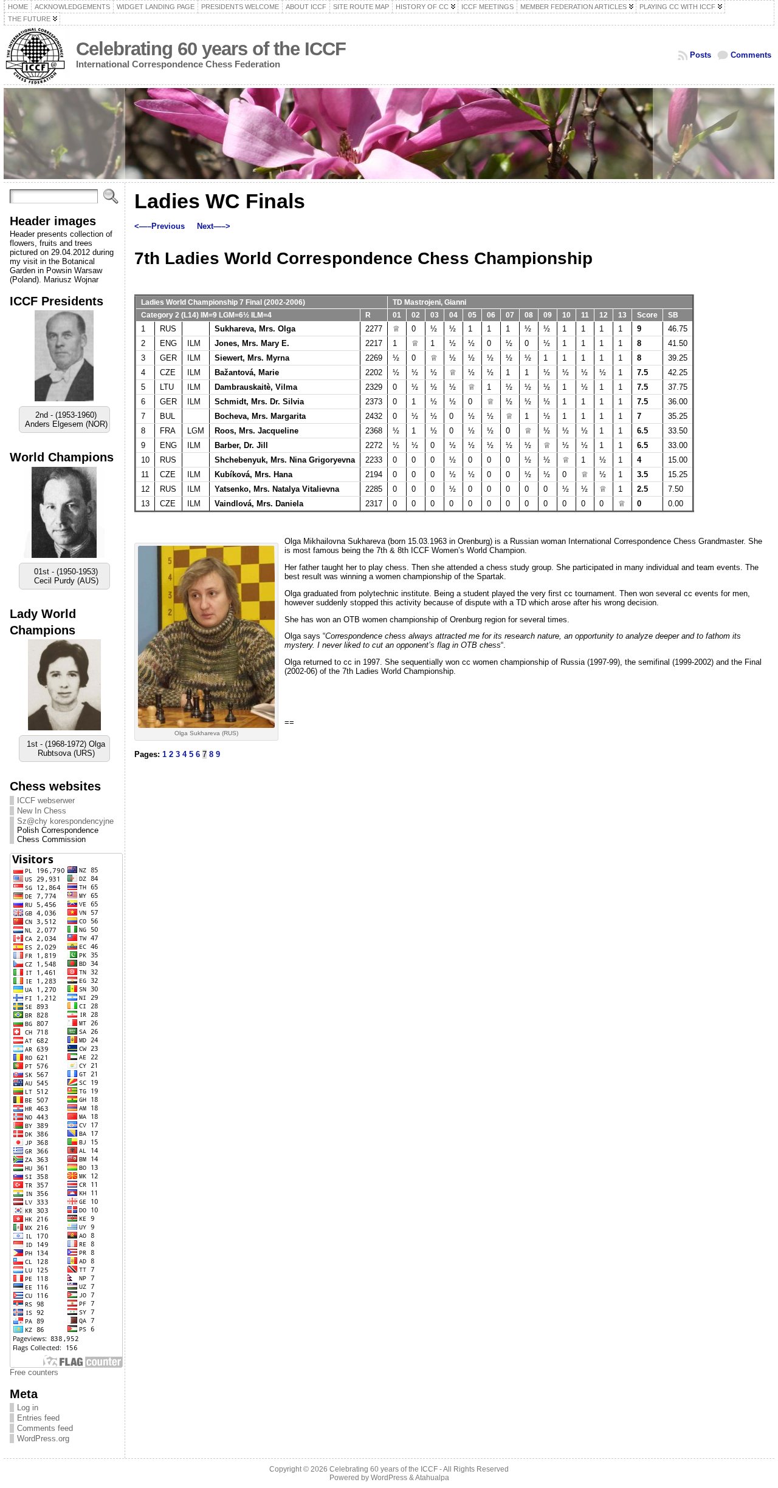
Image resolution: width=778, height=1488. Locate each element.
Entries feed (38, 1427)
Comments (751, 54)
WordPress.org (43, 1447)
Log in (27, 1416)
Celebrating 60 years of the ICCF (211, 48)
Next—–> (213, 226)
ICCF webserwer (46, 809)
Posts (700, 54)
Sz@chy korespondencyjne (65, 830)
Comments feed (45, 1437)
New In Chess (41, 819)
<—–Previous (159, 226)
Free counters (34, 1381)
